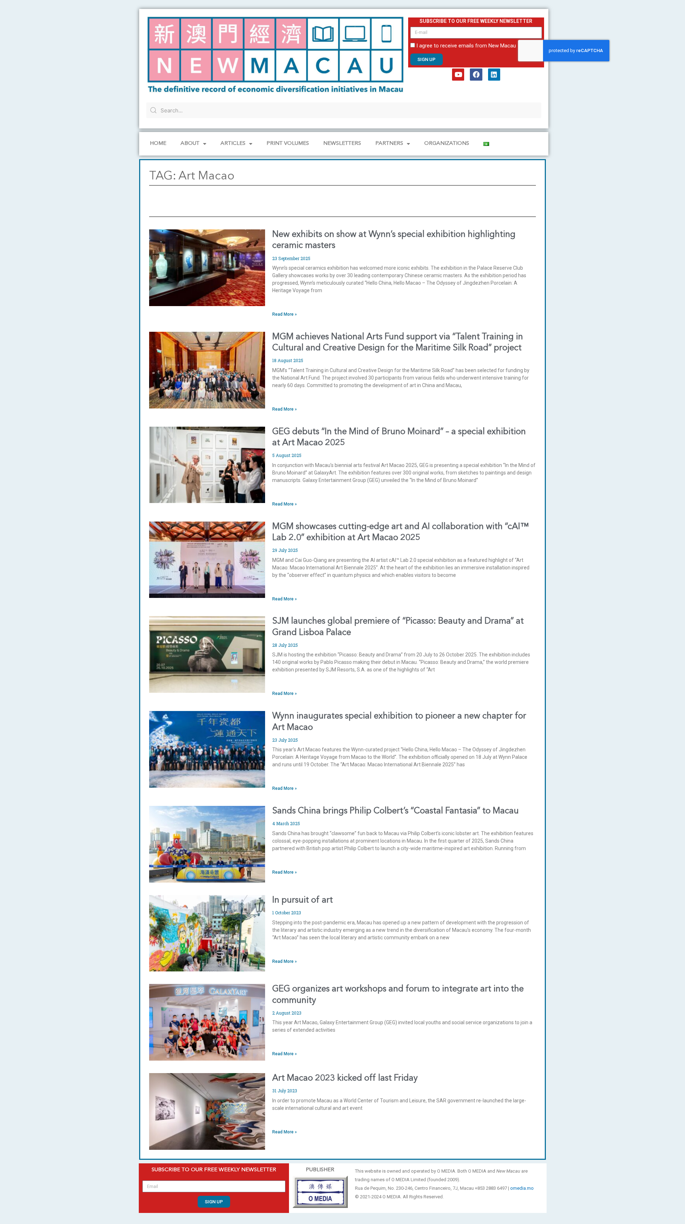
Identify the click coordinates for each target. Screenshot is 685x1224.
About (190, 143)
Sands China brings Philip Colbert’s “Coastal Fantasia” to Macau (395, 811)
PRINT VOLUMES (288, 143)
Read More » (284, 314)
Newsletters (342, 143)
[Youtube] (458, 74)
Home (158, 143)
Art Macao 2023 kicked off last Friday (345, 1078)
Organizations (446, 143)
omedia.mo (522, 1188)
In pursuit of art (302, 900)
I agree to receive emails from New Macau (466, 45)
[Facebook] (476, 74)
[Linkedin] (494, 74)
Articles (232, 143)
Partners (389, 143)
